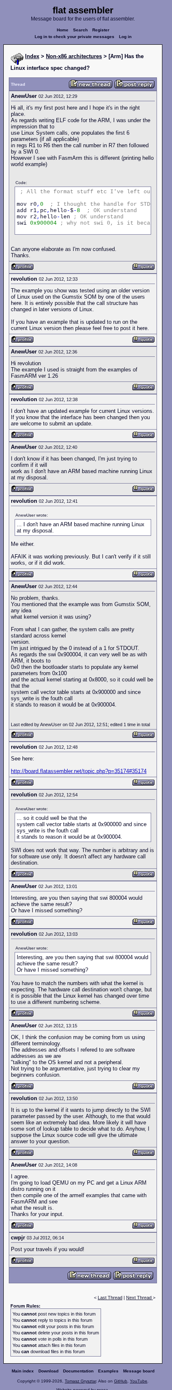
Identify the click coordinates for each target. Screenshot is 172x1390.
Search (80, 30)
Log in (125, 36)
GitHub (120, 1381)
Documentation (78, 1371)
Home (62, 30)
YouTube (138, 1381)
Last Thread (110, 1297)
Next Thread (139, 1297)
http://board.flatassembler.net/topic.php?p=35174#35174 (79, 771)
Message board (138, 1371)
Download (48, 1371)
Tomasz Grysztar (80, 1381)
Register (100, 30)
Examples (108, 1371)
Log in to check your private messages (74, 36)
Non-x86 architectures (74, 56)
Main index (23, 1371)
